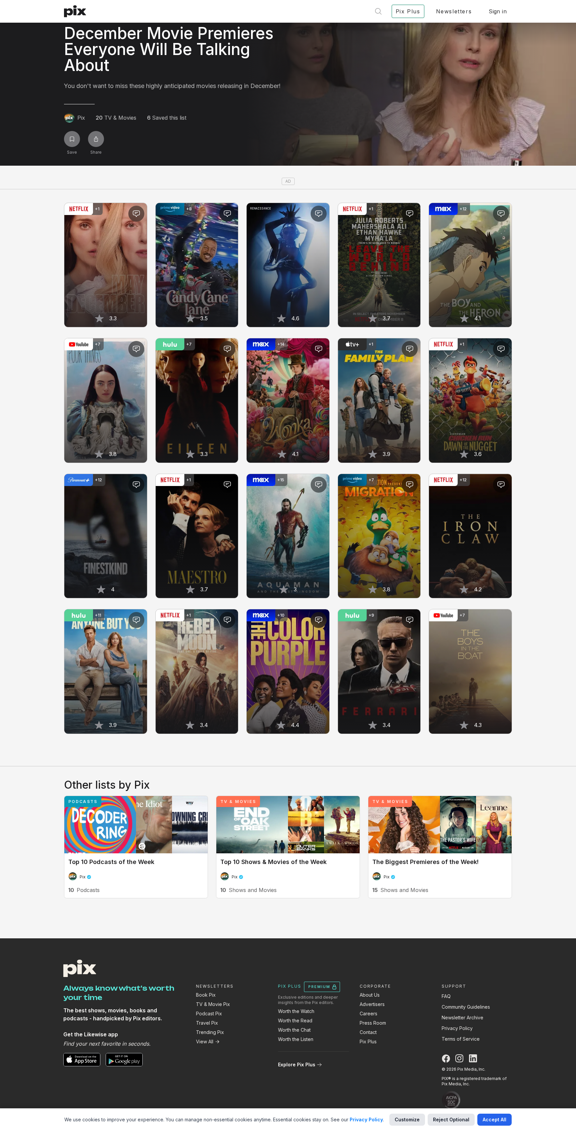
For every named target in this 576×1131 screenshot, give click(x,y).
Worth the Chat (294, 1030)
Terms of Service (461, 1039)
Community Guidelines (466, 1007)
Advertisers (372, 1004)
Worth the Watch (296, 1011)
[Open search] (378, 11)
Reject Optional (451, 1119)
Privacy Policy (457, 1028)
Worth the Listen (295, 1039)
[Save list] (72, 139)
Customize (407, 1119)
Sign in (498, 11)
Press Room (373, 1023)
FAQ (446, 996)
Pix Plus (368, 1041)
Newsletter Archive (462, 1017)
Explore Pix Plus (296, 1064)
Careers (368, 1013)
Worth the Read (295, 1020)
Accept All (494, 1119)
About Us (370, 995)
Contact (368, 1032)
